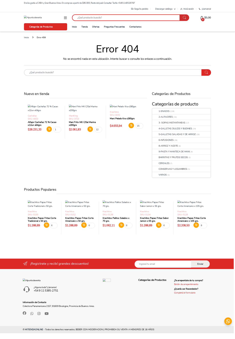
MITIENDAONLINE (34, 329)
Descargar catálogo (163, 9)
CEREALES (164, 163)
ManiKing (73, 115)
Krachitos (114, 111)
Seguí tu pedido (141, 9)
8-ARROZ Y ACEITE (168, 145)
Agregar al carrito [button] (48, 129)
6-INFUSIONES (166, 140)
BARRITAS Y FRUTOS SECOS (173, 157)
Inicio (74, 26)
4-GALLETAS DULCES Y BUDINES (175, 128)
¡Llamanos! (206, 9)
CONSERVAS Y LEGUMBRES (173, 169)
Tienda (84, 26)
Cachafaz (32, 115)
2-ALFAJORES (166, 116)
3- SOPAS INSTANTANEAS (172, 122)
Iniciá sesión (189, 9)
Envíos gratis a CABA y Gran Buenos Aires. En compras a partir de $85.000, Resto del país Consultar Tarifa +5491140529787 (79, 3)
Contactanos (135, 26)
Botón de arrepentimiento (186, 284)
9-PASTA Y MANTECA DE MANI (174, 151)
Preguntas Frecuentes (114, 26)
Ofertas (95, 26)
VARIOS (163, 174)
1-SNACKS (164, 111)
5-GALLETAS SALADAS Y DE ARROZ (177, 134)
